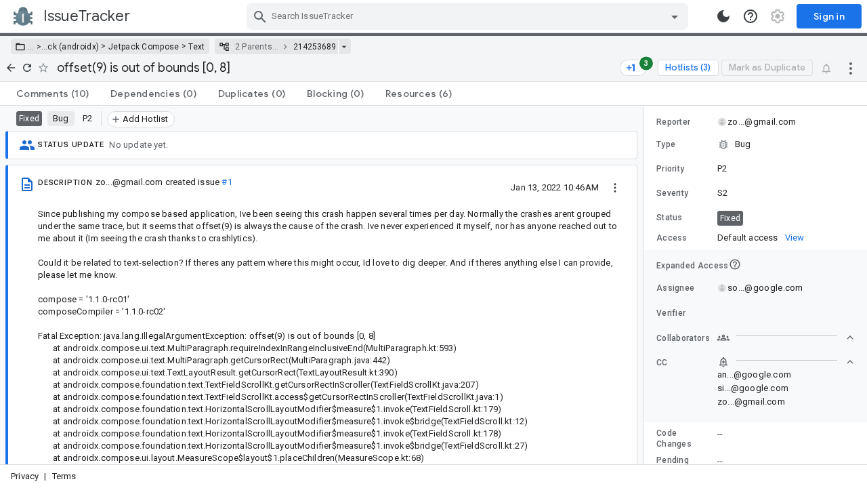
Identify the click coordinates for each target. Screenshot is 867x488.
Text (196, 47)
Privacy (25, 476)
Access (672, 238)
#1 (226, 182)
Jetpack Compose (143, 47)
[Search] (260, 16)
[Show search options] (675, 16)
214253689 (314, 47)
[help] (750, 16)
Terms (64, 476)
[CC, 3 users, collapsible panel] (785, 362)
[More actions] (851, 68)
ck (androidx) (73, 47)
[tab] (52, 93)
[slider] (645, 285)
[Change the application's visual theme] (723, 16)
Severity (672, 193)
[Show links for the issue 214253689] (344, 46)
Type (665, 144)
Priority (670, 169)
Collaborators (683, 338)
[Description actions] (615, 187)
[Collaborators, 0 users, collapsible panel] (785, 337)
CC (662, 362)
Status (669, 217)
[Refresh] (27, 68)
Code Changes (674, 438)
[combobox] (469, 16)
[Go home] (11, 68)
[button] (37, 47)
